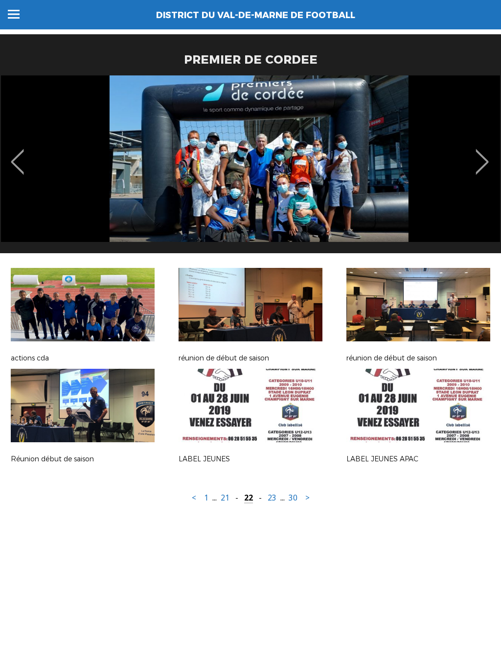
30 (293, 497)
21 (225, 497)
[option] (250, 168)
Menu (14, 14)
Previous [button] (17, 154)
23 (272, 497)
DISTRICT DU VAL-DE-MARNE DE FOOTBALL (255, 15)
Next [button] (482, 154)
